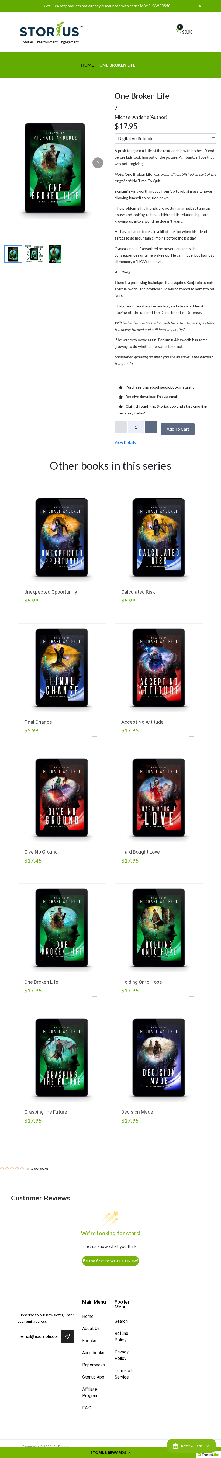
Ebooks (89, 1340)
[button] (110, 1452)
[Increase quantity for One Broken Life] (151, 427)
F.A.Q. (87, 1407)
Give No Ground (41, 852)
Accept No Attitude (142, 722)
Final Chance (38, 722)
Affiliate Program (90, 1392)
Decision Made (137, 1112)
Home (87, 65)
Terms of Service (123, 1374)
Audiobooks (93, 1352)
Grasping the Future (45, 1112)
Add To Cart (178, 428)
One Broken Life (41, 982)
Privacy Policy (122, 1355)
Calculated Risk (138, 592)
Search (121, 1321)
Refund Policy (121, 1336)
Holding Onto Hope (141, 982)
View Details (125, 442)
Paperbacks (93, 1364)
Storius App (93, 1377)
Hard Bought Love (140, 852)
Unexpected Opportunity (50, 592)
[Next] (97, 162)
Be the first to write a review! (110, 1260)
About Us (91, 1328)
